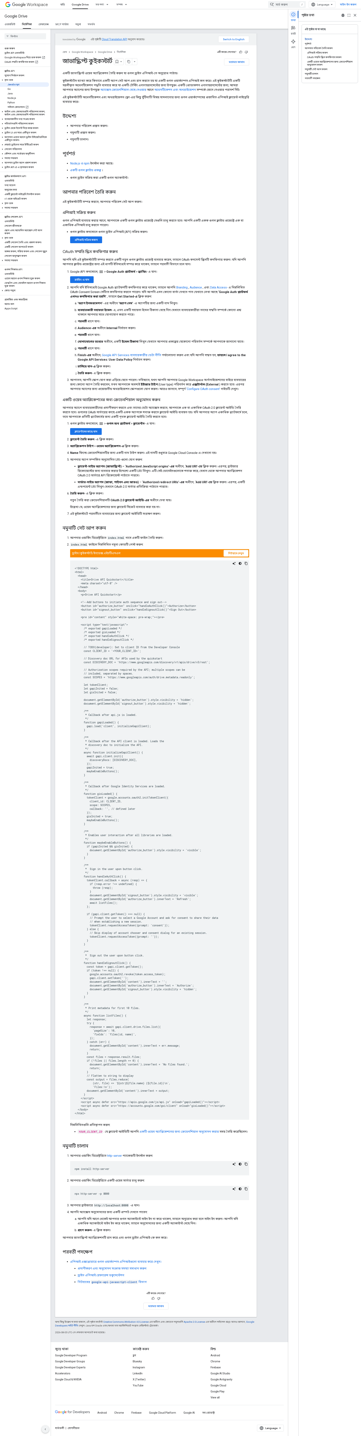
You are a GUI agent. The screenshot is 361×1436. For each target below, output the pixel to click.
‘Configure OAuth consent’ (203, 389)
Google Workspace (82, 52)
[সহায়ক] (240, 52)
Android (215, 1355)
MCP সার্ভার (61, 24)
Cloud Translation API (114, 39)
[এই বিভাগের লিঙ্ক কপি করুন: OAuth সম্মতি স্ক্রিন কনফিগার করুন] (121, 252)
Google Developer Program (71, 1355)
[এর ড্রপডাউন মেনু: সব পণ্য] (108, 4)
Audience (196, 287)
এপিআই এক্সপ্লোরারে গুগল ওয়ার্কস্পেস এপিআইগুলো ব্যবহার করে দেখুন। (116, 1261)
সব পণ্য (100, 4)
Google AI (189, 1412)
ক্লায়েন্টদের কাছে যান (86, 431)
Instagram (139, 1367)
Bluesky (137, 1361)
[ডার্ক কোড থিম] (240, 563)
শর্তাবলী (59, 1428)
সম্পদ (119, 4)
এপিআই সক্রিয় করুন (86, 239)
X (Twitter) (139, 1379)
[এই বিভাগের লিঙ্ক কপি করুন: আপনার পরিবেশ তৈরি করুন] (119, 192)
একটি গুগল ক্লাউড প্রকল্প (85, 170)
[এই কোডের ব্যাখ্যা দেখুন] (234, 563)
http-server (114, 1155)
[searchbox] (25, 36)
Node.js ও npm (79, 163)
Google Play (217, 1391)
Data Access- (219, 287)
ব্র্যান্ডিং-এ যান (82, 279)
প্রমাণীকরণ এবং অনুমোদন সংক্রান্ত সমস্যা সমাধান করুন (112, 1268)
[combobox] (287, 4)
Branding (182, 287)
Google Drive (80, 4)
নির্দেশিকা (27, 24)
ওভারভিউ (10, 24)
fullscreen (349, 15)
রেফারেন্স (44, 24)
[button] (24, 80)
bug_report (343, 15)
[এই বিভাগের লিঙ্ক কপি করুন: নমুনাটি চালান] (92, 1146)
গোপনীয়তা (74, 1428)
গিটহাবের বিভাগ (112, 1282)
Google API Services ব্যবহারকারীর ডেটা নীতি (131, 355)
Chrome (215, 1361)
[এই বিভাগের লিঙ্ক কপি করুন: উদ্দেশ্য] (80, 116)
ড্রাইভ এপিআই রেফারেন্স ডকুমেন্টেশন (101, 1275)
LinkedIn (138, 1373)
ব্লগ (134, 1355)
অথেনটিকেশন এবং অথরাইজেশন (175, 90)
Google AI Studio (220, 1373)
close (355, 15)
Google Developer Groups (70, 1361)
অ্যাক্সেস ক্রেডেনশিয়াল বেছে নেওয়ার (123, 90)
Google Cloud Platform (162, 1412)
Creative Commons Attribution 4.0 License (126, 1321)
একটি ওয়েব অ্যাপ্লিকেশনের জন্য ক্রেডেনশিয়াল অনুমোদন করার (179, 1131)
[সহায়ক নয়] (246, 52)
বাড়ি (62, 4)
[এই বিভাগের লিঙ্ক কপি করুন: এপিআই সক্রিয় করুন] (99, 213)
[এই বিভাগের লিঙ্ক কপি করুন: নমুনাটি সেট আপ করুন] (109, 528)
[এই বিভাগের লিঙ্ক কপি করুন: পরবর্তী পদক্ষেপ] (96, 1252)
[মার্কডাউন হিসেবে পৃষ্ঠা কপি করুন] (128, 61)
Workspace (37, 4)
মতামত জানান (236, 62)
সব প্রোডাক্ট (208, 1412)
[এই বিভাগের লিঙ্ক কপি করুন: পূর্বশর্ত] (79, 154)
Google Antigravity (221, 1379)
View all (215, 1397)
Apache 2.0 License (194, 1321)
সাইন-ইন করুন (348, 4)
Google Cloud (218, 1385)
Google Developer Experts (70, 1367)
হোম (65, 52)
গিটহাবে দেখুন (236, 553)
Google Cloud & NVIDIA (68, 1379)
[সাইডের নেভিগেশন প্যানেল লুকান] (45, 1429)
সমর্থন (91, 24)
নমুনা (78, 24)
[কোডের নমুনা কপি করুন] (246, 563)
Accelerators (62, 1373)
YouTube (138, 1385)
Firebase (216, 1367)
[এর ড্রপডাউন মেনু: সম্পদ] (127, 4)
